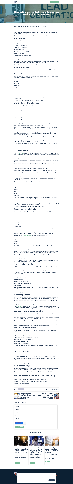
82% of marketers (20, 153)
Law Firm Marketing (31, 26)
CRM (22, 445)
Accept (52, 480)
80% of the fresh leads (20, 28)
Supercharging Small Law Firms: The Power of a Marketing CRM (51, 451)
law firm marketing (19, 306)
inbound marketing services (28, 69)
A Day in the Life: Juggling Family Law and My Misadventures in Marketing (36, 452)
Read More (17, 463)
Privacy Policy (23, 478)
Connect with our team (18, 385)
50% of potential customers (33, 121)
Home (20, 21)
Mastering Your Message (27, 21)
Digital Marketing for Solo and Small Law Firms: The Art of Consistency (21, 452)
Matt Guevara (17, 26)
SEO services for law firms (26, 235)
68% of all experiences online (22, 228)
